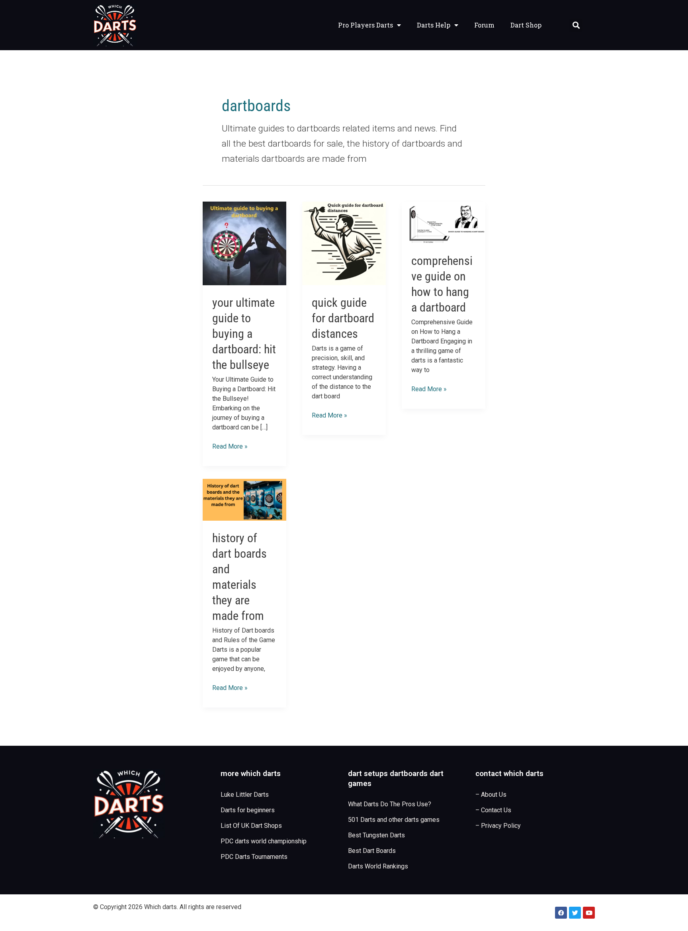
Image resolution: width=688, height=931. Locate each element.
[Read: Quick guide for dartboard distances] (344, 243)
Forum (484, 25)
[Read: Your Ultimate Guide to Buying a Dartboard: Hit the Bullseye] (244, 243)
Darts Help (433, 25)
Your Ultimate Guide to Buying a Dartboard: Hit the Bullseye (244, 334)
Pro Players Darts (365, 25)
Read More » (230, 446)
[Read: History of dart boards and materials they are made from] (244, 499)
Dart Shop (525, 25)
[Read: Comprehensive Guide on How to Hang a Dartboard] (443, 222)
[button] (575, 25)
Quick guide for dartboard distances (343, 318)
